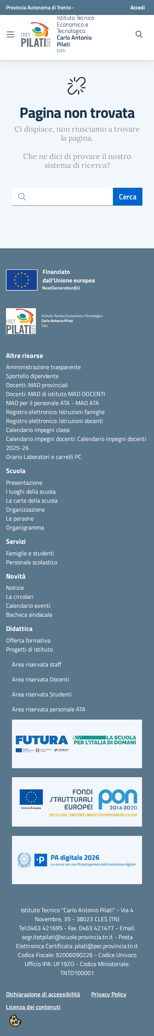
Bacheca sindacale (29, 614)
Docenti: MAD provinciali (37, 384)
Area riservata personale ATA (49, 709)
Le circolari (20, 596)
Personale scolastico (31, 562)
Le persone (20, 518)
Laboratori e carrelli (48, 456)
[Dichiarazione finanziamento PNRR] (48, 282)
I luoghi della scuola (31, 491)
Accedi (137, 7)
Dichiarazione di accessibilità (43, 994)
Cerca (127, 196)
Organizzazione (25, 509)
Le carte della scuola (32, 500)
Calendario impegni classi (38, 429)
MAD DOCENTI (86, 393)
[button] (77, 747)
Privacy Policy (108, 994)
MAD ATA (87, 402)
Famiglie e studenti (30, 553)
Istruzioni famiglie (82, 411)
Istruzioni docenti (81, 420)
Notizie (15, 587)
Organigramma (25, 527)
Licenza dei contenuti (33, 1006)
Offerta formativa (28, 640)
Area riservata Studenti (42, 694)
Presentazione (24, 482)
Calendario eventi (28, 605)
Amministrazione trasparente (43, 366)
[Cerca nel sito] (139, 34)
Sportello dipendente (32, 375)
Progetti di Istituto (29, 649)
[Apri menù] (10, 34)
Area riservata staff (36, 664)
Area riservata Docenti (40, 679)
